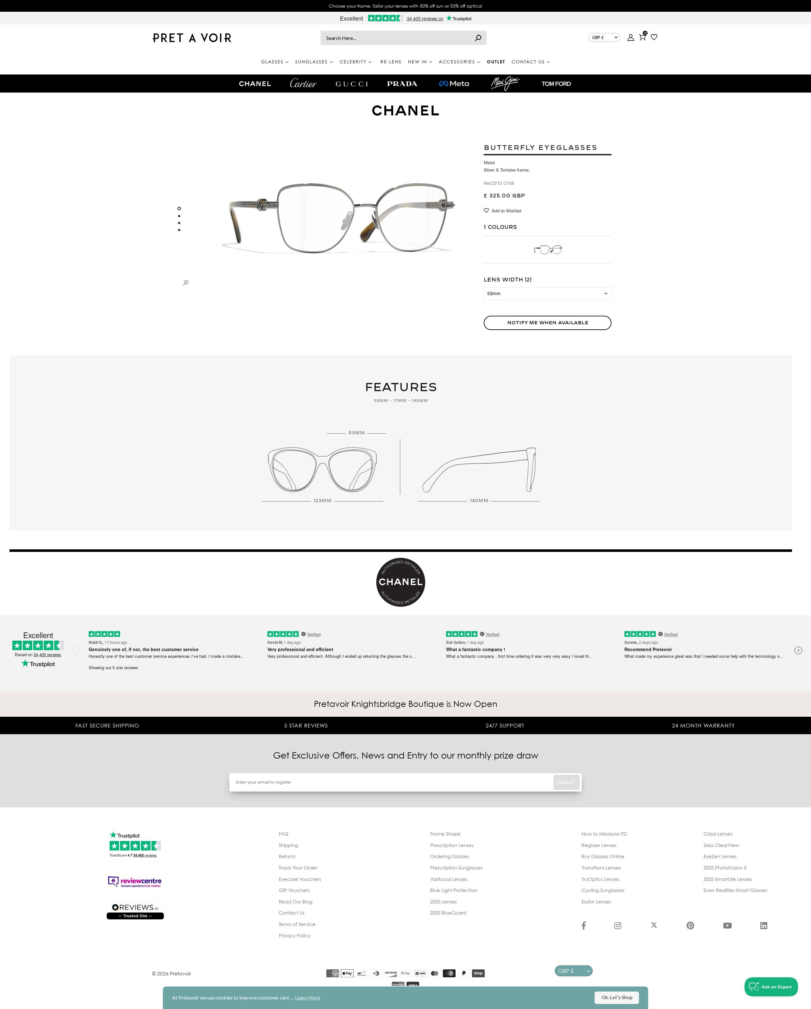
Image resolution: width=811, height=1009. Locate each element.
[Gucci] (351, 83)
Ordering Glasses (449, 856)
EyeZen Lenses (720, 856)
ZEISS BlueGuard (448, 912)
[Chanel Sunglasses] (255, 83)
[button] (179, 208)
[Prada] (402, 84)
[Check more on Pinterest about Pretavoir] (690, 926)
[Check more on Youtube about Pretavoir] (727, 926)
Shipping (288, 845)
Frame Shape (445, 834)
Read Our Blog (295, 901)
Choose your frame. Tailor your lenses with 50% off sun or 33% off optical (405, 6)
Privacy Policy (294, 935)
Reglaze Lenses (599, 845)
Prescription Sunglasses (456, 867)
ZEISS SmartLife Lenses (728, 879)
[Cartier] (303, 83)
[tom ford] (556, 83)
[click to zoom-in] (186, 283)
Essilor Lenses (596, 901)
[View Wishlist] (654, 38)
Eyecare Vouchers (300, 879)
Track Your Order (298, 867)
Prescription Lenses (452, 845)
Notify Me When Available (547, 323)
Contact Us (291, 912)
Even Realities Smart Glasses (735, 890)
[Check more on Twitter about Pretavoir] (654, 926)
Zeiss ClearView (721, 845)
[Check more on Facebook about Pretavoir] (584, 926)
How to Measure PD (604, 834)
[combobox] (404, 38)
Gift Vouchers (294, 890)
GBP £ (598, 37)
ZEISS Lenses (443, 901)
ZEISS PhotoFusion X (725, 867)
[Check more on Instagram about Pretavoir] (617, 926)
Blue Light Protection (453, 890)
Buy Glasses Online (603, 856)
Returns (287, 856)
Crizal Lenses (718, 834)
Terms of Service (297, 924)
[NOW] (478, 37)
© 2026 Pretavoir (171, 973)
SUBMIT (566, 782)
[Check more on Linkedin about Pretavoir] (763, 926)
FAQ (283, 834)
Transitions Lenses (601, 867)
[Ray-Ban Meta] (454, 83)
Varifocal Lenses (448, 879)
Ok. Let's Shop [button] (617, 997)
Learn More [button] (307, 997)
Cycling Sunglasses (603, 890)
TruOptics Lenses (600, 879)
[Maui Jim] (505, 83)
